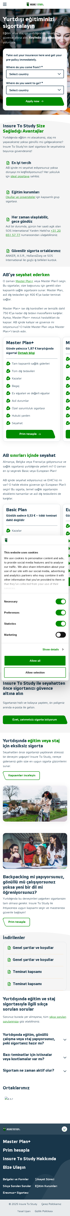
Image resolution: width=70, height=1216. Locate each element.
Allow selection (35, 672)
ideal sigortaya (20, 176)
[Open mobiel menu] (5, 4)
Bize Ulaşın (14, 1167)
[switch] (61, 613)
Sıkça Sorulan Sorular (17, 1186)
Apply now (32, 101)
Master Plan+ (24, 281)
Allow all (35, 660)
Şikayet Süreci (44, 1179)
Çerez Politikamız (51, 1204)
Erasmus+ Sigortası (16, 1193)
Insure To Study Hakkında (29, 1158)
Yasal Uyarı (24, 1211)
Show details (51, 649)
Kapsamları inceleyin (21, 775)
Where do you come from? (24, 67)
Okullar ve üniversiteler (20, 197)
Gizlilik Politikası (44, 1211)
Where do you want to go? (24, 83)
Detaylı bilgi (26, 353)
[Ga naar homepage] (35, 4)
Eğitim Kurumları (46, 1186)
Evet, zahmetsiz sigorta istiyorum (34, 719)
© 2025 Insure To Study (23, 1204)
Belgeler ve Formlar (16, 1179)
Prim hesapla (28, 434)
